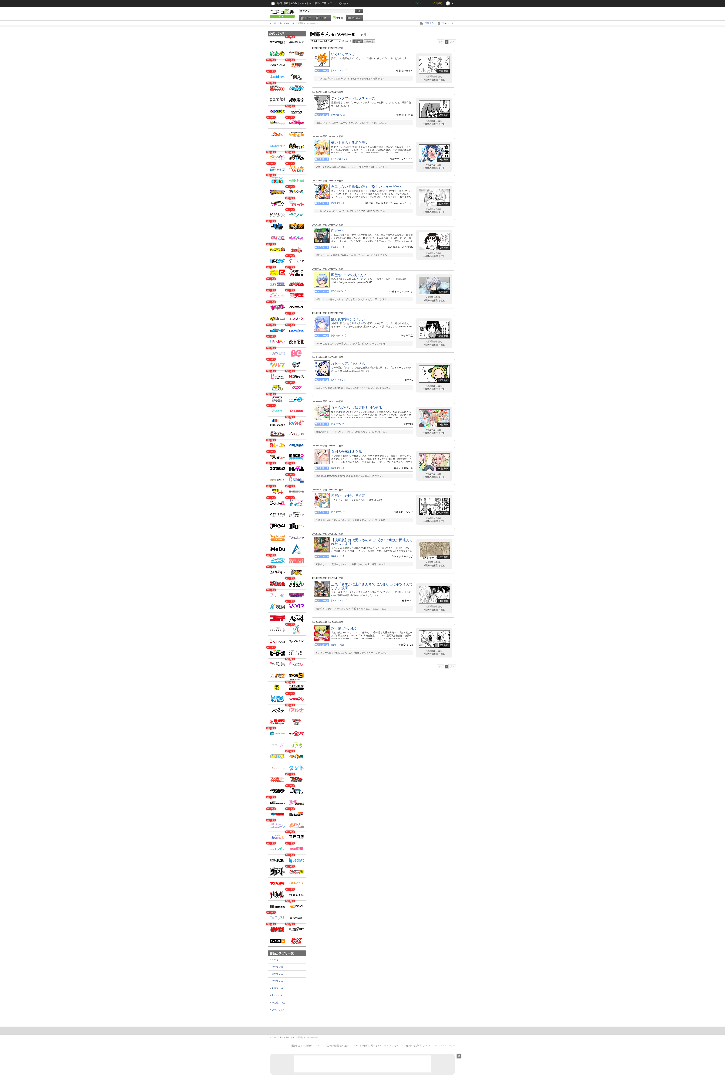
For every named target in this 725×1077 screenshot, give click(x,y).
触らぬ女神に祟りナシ (348, 319)
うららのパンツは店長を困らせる (356, 407)
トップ (307, 18)
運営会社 (295, 1045)
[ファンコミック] (339, 70)
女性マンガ (277, 988)
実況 (324, 3)
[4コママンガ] (338, 424)
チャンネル (305, 3)
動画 (279, 3)
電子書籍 (356, 18)
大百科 (316, 3)
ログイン (416, 3)
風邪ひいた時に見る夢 (348, 496)
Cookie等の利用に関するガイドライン (371, 1045)
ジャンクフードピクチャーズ (353, 98)
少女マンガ (277, 981)
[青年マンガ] (337, 468)
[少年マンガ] (337, 203)
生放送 (294, 3)
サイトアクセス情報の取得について (412, 1045)
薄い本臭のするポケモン (350, 142)
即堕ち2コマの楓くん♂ (348, 275)
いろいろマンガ (343, 54)
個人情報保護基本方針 (337, 1045)
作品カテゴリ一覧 (282, 953)
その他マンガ (278, 1002)
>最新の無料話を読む (434, 79)
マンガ (339, 18)
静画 (286, 3)
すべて (275, 959)
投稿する (429, 23)
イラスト (324, 18)
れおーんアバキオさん (348, 363)
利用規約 (307, 1045)
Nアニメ (332, 3)
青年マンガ (277, 974)
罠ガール (338, 231)
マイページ (447, 23)
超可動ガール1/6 (343, 628)
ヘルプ (319, 1045)
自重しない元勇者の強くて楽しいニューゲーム (367, 187)
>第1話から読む (434, 76)
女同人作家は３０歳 (346, 452)
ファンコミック (280, 1009)
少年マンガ (277, 967)
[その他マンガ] (338, 114)
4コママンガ (278, 995)
